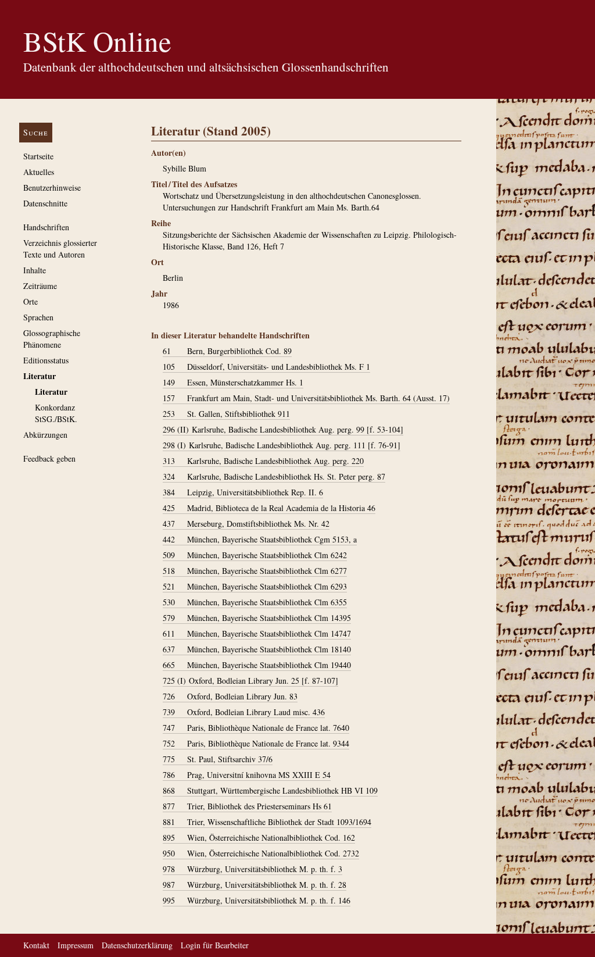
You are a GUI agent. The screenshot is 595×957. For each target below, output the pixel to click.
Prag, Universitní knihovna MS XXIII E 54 (247, 774)
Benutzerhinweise (52, 187)
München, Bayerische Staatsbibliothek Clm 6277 (255, 570)
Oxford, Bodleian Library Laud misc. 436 (244, 711)
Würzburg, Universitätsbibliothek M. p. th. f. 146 (256, 900)
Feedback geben (49, 458)
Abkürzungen (45, 434)
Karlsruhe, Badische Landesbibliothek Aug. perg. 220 (263, 460)
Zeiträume (40, 285)
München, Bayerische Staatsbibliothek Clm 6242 (255, 554)
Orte (30, 301)
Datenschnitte (45, 203)
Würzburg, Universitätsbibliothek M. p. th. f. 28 (254, 884)
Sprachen (38, 317)
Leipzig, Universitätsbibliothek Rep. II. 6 (243, 492)
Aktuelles (38, 171)
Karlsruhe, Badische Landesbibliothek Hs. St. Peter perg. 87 (274, 476)
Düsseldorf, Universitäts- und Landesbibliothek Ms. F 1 (266, 366)
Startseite (38, 156)
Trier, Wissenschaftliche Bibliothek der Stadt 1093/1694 (267, 821)
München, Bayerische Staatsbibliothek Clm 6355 (255, 602)
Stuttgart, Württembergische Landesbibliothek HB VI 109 (270, 790)
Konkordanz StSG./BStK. (56, 413)
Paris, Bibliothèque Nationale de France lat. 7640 (256, 727)
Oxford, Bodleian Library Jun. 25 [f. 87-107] (250, 680)
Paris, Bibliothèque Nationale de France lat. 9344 (256, 743)
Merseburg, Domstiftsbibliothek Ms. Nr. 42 (246, 523)
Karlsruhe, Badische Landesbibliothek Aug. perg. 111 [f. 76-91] (281, 445)
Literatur (39, 376)
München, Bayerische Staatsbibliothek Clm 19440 (257, 664)
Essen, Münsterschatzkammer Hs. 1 (233, 382)
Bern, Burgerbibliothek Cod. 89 (227, 350)
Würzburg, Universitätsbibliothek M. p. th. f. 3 (252, 868)
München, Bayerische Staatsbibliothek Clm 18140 (257, 649)
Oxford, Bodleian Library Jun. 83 (230, 696)
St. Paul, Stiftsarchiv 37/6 (218, 759)
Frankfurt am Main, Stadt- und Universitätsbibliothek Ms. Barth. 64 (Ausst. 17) (306, 397)
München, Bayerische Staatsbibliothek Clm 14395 (257, 617)
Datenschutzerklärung (137, 945)
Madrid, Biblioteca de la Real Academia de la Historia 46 (269, 507)
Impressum (76, 945)
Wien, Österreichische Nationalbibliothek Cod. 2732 (261, 853)
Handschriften (46, 227)
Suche (35, 132)
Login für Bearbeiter (215, 945)
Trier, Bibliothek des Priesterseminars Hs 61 (247, 806)
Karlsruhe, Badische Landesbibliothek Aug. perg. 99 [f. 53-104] (283, 429)
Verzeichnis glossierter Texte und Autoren (60, 248)
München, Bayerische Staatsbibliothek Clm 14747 (257, 633)
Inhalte (34, 270)
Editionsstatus (46, 360)
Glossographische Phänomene (51, 338)
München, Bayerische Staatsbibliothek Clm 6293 (255, 586)
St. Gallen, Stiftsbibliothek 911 (226, 413)
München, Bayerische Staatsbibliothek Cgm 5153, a (260, 539)
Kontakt (36, 945)
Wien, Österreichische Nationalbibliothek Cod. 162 (259, 837)
